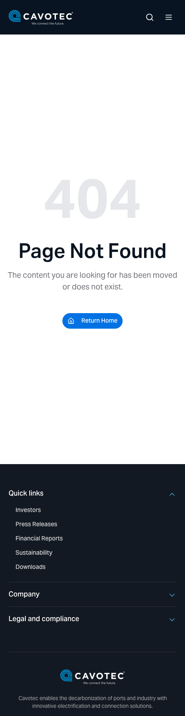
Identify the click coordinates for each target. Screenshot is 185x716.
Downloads (30, 567)
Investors (28, 510)
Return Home (99, 320)
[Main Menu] (168, 17)
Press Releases (36, 524)
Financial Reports (39, 538)
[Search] (149, 17)
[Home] (41, 17)
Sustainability (33, 552)
